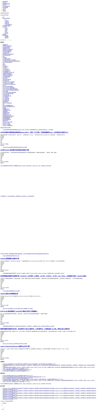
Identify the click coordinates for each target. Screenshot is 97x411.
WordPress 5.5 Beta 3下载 (7, 121)
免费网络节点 (5, 44)
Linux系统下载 (5, 97)
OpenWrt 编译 (5, 91)
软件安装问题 (5, 35)
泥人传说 (7, 401)
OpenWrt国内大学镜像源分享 (9, 293)
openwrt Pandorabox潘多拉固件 (9, 87)
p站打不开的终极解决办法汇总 (9, 106)
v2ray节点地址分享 (6, 70)
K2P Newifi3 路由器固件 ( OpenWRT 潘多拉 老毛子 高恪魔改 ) (18, 311)
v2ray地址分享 (5, 66)
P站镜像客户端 (6, 108)
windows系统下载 (8, 24)
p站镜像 (4, 107)
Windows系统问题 (6, 18)
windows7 (7, 20)
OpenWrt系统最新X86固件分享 (9, 258)
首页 (3, 17)
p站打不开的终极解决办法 (8, 105)
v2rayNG (4, 65)
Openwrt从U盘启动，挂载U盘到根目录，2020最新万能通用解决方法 (44, 379)
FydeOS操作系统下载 (7, 95)
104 (7, 270)
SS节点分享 (5, 78)
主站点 (4, 9)
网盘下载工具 (5, 120)
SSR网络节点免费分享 (7, 50)
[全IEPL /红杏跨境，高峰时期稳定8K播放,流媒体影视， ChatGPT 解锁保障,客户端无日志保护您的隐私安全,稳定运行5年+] (24, 253)
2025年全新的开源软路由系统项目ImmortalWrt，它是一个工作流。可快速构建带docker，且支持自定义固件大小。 (34, 132)
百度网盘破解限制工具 (7, 117)
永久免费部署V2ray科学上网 (8, 72)
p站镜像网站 (5, 111)
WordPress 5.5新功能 (7, 124)
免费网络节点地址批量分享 (8, 54)
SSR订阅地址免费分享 (7, 75)
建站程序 (7, 37)
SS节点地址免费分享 (7, 51)
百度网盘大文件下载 (7, 114)
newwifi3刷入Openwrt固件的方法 (9, 84)
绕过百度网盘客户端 (7, 119)
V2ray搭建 (5, 67)
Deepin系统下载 (6, 94)
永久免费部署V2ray (6, 71)
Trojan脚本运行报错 (6, 58)
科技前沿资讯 (5, 1)
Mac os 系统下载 (6, 98)
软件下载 (4, 127)
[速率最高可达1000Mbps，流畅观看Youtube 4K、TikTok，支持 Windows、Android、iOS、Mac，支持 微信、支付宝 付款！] (26, 165)
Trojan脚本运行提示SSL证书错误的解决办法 (11, 61)
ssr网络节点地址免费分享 (8, 49)
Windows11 (7, 23)
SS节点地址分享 (6, 52)
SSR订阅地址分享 (6, 77)
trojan (4, 56)
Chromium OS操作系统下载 (8, 93)
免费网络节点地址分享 (7, 45)
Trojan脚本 (5, 57)
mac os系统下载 (6, 99)
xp (5, 19)
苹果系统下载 (5, 101)
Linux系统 (5, 26)
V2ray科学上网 (6, 68)
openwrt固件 (8, 127)
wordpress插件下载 (6, 6)
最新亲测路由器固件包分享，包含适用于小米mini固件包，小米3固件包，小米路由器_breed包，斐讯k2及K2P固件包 (35, 329)
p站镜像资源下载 (6, 112)
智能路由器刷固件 (6, 3)
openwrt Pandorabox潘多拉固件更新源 (10, 88)
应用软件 (7, 36)
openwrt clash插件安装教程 (8, 86)
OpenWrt (4, 85)
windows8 (7, 21)
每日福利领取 (5, 7)
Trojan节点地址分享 (6, 55)
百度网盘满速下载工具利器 (8, 116)
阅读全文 (2, 145)
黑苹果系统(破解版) (6, 25)
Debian (6, 30)
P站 (3, 104)
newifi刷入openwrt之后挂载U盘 (9, 81)
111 (7, 340)
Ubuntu (6, 28)
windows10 (7, 22)
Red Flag (6, 33)
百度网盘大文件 (6, 113)
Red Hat (6, 32)
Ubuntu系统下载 (6, 100)
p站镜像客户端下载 (6, 110)
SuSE (6, 31)
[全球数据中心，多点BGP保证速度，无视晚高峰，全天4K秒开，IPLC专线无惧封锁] (17, 196)
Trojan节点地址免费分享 (7, 62)
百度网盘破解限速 (6, 118)
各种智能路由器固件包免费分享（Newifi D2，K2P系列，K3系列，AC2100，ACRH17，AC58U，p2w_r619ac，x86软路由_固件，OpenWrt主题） (43, 276)
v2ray (4, 63)
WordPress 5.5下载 (6, 123)
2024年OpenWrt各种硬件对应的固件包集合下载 (14, 150)
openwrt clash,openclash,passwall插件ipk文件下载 (15, 346)
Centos (6, 29)
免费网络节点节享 (6, 48)
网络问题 (4, 34)
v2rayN (4, 64)
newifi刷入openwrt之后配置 (8, 83)
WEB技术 (5, 2)
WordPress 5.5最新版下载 (7, 125)
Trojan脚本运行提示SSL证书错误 (9, 59)
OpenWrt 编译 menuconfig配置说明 (9, 92)
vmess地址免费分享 (6, 47)
